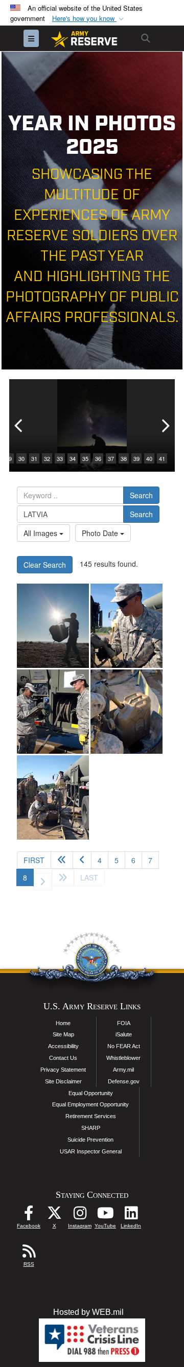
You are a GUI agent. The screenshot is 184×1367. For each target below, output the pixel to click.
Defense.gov (124, 1081)
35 (85, 458)
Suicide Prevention (90, 1140)
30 (21, 458)
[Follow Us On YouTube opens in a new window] (105, 1215)
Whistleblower (123, 1058)
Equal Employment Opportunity (90, 1104)
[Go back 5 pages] (62, 860)
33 (60, 458)
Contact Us (63, 1058)
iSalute (124, 1034)
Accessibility (63, 1046)
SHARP (90, 1128)
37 (111, 458)
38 (124, 458)
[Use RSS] (28, 1253)
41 (162, 458)
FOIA (123, 1023)
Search (141, 495)
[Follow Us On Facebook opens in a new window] (28, 1215)
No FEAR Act (123, 1046)
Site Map (63, 1034)
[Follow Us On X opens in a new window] (54, 1215)
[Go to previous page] (82, 860)
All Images (41, 533)
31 (34, 458)
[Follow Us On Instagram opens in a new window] (80, 1215)
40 (149, 458)
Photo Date (101, 533)
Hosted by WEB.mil (88, 1312)
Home (63, 1023)
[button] (89, 18)
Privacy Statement (63, 1070)
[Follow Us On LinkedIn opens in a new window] (131, 1215)
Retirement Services (90, 1116)
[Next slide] (164, 425)
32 (47, 458)
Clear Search (45, 565)
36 (98, 458)
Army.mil (123, 1070)
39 (136, 458)
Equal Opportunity (90, 1093)
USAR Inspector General (91, 1151)
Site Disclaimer (63, 1081)
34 (73, 458)
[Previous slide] (19, 425)
